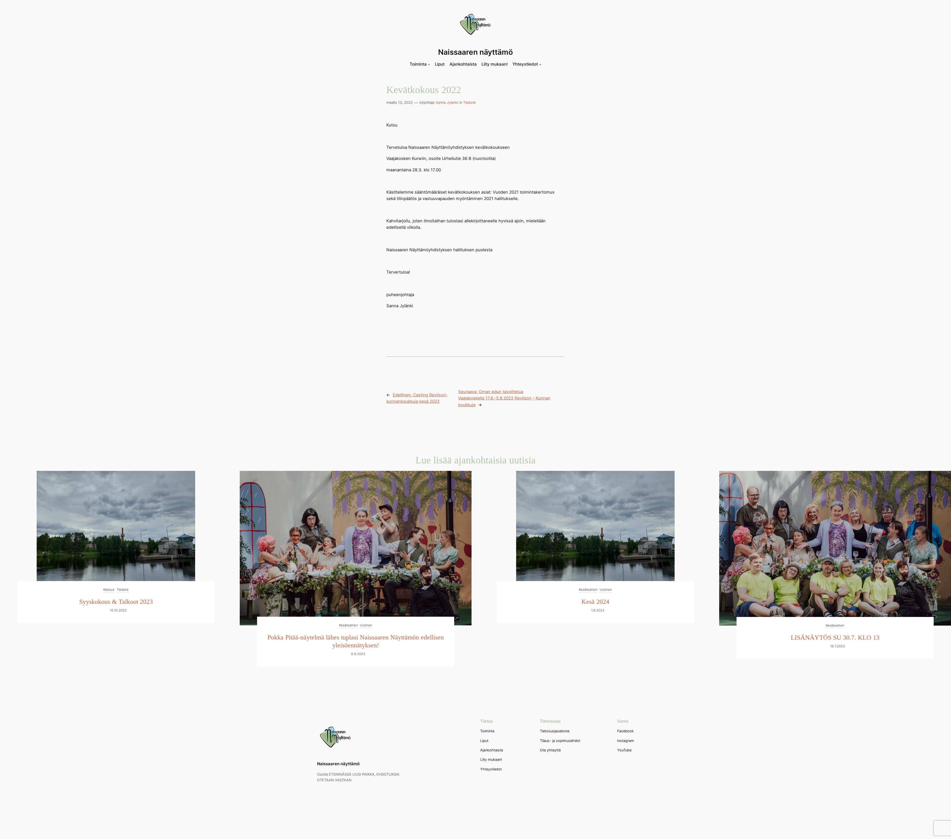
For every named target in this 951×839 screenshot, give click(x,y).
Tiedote (469, 102)
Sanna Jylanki (447, 102)
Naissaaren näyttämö (475, 52)
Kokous (108, 589)
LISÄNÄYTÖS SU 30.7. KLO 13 (835, 637)
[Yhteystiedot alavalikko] (540, 64)
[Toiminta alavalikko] (429, 64)
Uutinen (366, 625)
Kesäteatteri (348, 625)
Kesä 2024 (595, 601)
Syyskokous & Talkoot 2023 (116, 601)
